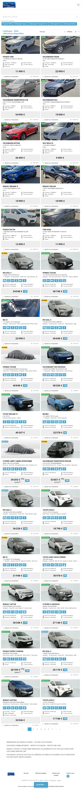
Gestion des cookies (56, 774)
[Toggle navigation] (78, 5)
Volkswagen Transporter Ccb (38, 24)
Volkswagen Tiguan (20, 24)
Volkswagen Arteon (69, 24)
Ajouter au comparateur (11, 76)
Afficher (69, 31)
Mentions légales (41, 773)
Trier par (42, 31)
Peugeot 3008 (7, 24)
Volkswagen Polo (55, 24)
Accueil (26, 773)
